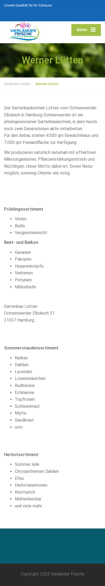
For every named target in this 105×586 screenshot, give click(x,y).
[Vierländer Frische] (28, 32)
